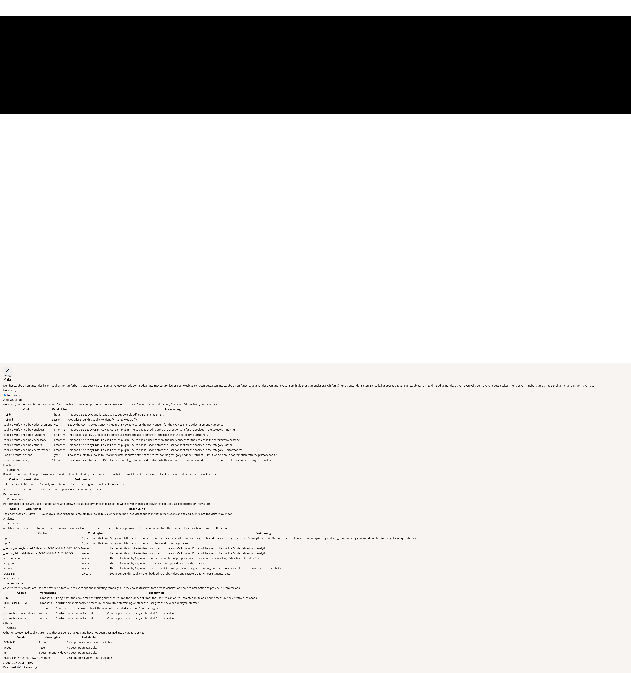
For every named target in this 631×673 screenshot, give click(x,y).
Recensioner (591, 8)
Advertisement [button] (12, 578)
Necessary (13, 395)
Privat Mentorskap (554, 8)
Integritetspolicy (382, 349)
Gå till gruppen (331, 310)
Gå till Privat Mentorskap (315, 210)
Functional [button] (9, 465)
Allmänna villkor (382, 341)
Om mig (575, 8)
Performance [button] (11, 494)
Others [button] (7, 623)
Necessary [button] (9, 390)
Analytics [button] (8, 518)
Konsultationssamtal (315, 341)
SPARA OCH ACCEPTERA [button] (18, 662)
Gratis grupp (241, 349)
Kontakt (307, 349)
